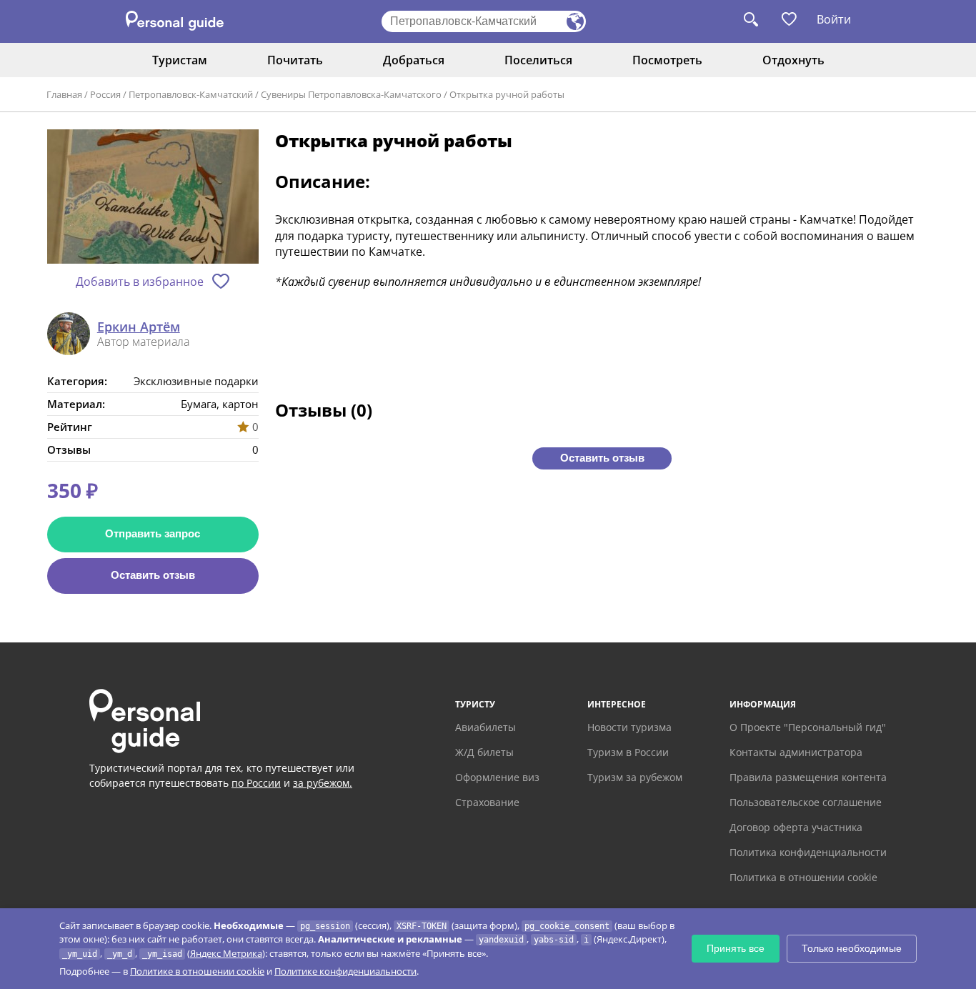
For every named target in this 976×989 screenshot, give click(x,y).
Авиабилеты (485, 727)
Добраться (413, 60)
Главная (64, 94)
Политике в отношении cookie (197, 971)
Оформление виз (497, 777)
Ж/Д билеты (484, 752)
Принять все (736, 948)
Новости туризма (629, 727)
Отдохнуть (793, 60)
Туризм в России (628, 752)
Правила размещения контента (808, 777)
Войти (834, 19)
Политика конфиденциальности (808, 852)
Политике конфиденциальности (345, 971)
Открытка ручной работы (506, 94)
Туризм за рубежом (634, 777)
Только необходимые (852, 948)
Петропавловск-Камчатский (191, 94)
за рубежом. (322, 783)
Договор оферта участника (795, 827)
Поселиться (538, 60)
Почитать (295, 60)
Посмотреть (667, 60)
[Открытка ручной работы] (153, 197)
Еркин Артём (138, 327)
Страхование (487, 802)
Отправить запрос (152, 533)
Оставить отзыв (153, 575)
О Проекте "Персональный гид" (807, 727)
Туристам (179, 60)
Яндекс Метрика (226, 953)
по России (256, 783)
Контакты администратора (795, 752)
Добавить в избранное (140, 281)
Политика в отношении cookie (803, 877)
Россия (105, 94)
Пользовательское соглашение (805, 802)
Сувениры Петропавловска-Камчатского (351, 94)
